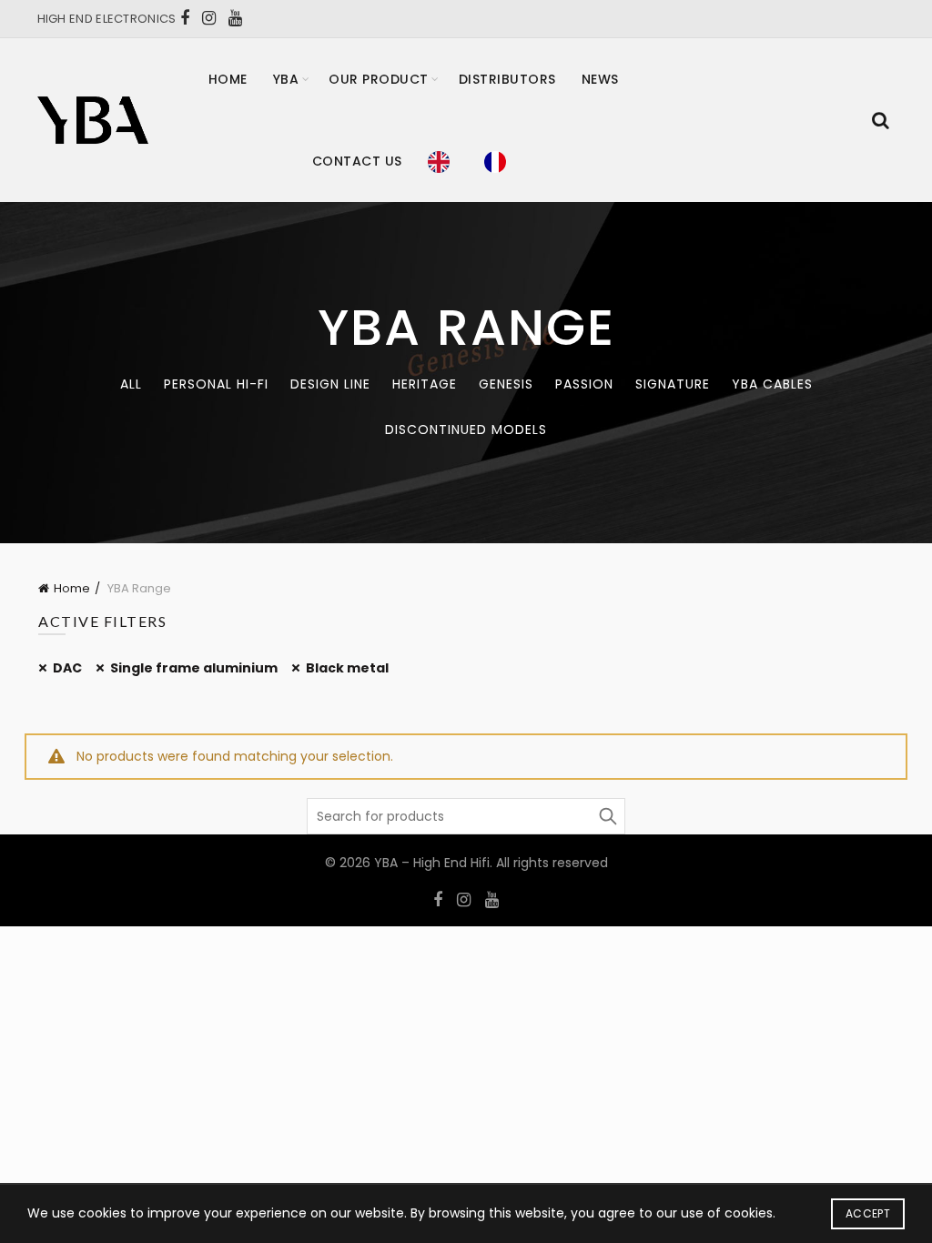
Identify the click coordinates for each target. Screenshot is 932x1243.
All (131, 384)
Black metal (347, 668)
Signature (672, 384)
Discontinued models (466, 429)
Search (607, 816)
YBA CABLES (772, 384)
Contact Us (357, 161)
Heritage (424, 384)
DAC (67, 668)
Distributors (507, 79)
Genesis (506, 384)
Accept (868, 1213)
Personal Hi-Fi (216, 384)
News (600, 79)
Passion (584, 384)
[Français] (499, 161)
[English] (443, 161)
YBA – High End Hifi (432, 863)
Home (228, 79)
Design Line (330, 384)
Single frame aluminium (194, 668)
